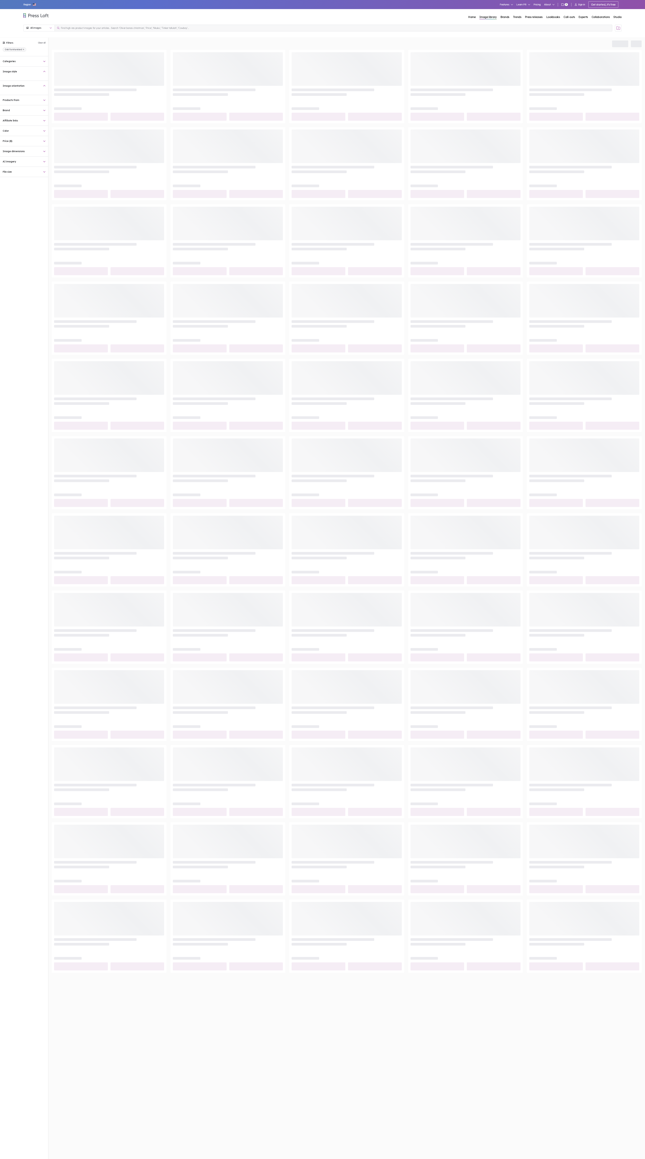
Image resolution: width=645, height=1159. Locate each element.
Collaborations (601, 17)
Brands (504, 17)
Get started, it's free (603, 4)
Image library (488, 17)
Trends (517, 17)
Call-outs (569, 17)
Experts (583, 17)
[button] (29, 4)
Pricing (537, 4)
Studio (617, 17)
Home (472, 17)
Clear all (42, 42)
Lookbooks (553, 17)
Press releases (534, 17)
